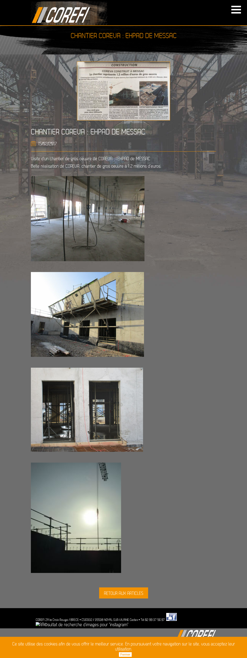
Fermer (125, 654)
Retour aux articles (123, 593)
